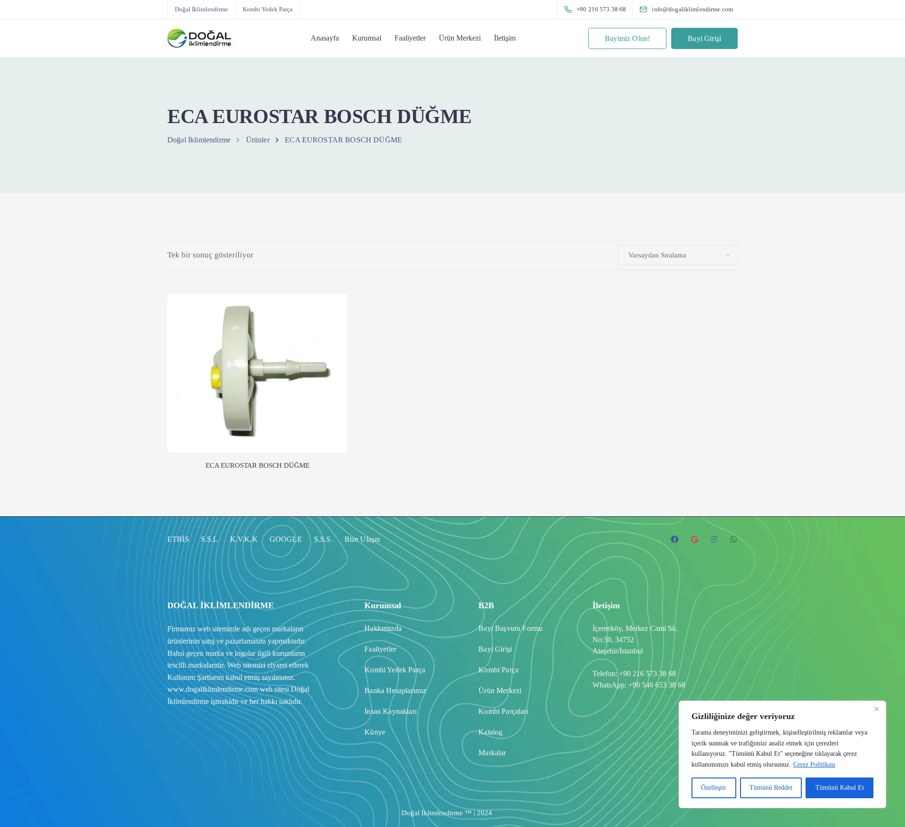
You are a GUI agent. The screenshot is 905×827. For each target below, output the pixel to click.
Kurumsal (366, 38)
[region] (782, 754)
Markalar (492, 753)
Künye (374, 732)
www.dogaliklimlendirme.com (212, 689)
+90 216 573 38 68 (647, 674)
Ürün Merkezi (460, 38)
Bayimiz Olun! (627, 38)
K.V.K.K (244, 539)
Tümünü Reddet (770, 787)
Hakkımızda (383, 628)
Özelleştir (713, 787)
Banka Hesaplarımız (395, 690)
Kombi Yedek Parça (268, 9)
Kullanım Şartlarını (195, 677)
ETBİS (178, 539)
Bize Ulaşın (362, 539)
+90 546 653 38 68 (656, 685)
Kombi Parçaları (503, 711)
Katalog (490, 732)
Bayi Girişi (704, 38)
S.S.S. (323, 539)
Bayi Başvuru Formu (510, 628)
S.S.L (209, 539)
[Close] (876, 708)
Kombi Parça (498, 670)
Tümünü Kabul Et (839, 787)
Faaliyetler (410, 38)
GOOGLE (286, 539)
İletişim (505, 38)
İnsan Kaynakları (390, 711)
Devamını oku (257, 414)
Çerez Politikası (814, 764)
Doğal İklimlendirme (201, 9)
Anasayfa (325, 38)
